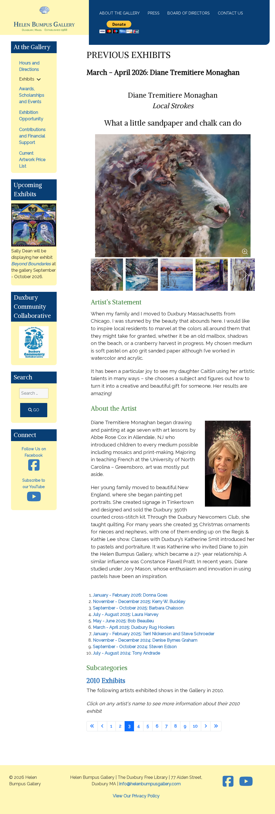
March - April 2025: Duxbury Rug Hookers (134, 627)
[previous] (101, 275)
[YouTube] (246, 781)
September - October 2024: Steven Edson (135, 646)
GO (35, 410)
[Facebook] (229, 781)
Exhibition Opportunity (31, 115)
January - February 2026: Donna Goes (130, 595)
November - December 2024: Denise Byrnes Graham (145, 640)
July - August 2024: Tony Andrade (126, 653)
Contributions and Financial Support (32, 136)
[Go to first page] (92, 726)
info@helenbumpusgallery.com (150, 783)
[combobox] (34, 393)
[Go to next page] (206, 726)
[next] (245, 275)
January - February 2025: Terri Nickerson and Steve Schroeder (153, 633)
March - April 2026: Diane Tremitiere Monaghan (163, 72)
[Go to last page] (216, 726)
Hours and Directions (29, 66)
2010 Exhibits (105, 681)
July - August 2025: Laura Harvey (125, 614)
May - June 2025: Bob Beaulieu (123, 620)
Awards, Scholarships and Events (31, 95)
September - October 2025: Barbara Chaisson (138, 607)
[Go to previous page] (102, 726)
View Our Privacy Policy (136, 795)
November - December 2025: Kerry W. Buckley (139, 601)
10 (195, 726)
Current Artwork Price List (32, 160)
